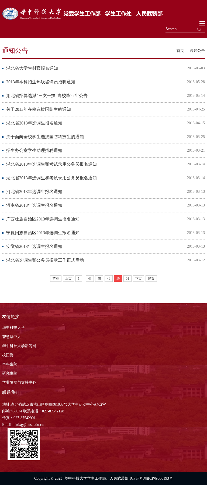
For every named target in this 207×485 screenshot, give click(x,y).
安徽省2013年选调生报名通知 (34, 246)
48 (99, 278)
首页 (180, 51)
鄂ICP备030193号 (158, 478)
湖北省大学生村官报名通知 (32, 68)
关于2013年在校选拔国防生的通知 (38, 109)
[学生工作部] (82, 18)
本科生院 (9, 364)
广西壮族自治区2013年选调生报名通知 (43, 219)
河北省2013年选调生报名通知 (34, 191)
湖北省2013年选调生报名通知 (34, 123)
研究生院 (9, 373)
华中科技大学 (13, 328)
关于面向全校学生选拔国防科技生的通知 (45, 136)
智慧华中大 (11, 337)
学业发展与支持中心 (19, 382)
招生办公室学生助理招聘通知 (34, 150)
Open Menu (202, 24)
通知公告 (197, 51)
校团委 (7, 355)
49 (108, 278)
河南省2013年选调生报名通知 (34, 205)
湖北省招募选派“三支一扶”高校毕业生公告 (47, 95)
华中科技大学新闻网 (19, 346)
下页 (138, 278)
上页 (68, 278)
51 (127, 278)
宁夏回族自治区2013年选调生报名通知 (43, 232)
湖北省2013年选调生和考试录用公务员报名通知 (51, 164)
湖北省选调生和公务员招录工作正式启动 (45, 260)
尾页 (151, 278)
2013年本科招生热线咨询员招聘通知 (40, 82)
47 (89, 278)
